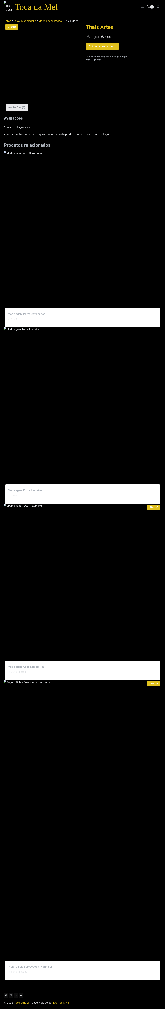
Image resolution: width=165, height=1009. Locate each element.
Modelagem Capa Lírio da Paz (26, 666)
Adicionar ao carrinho (102, 46)
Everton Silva (61, 1002)
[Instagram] (11, 995)
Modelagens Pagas (118, 56)
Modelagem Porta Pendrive (25, 490)
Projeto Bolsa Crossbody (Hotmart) (30, 966)
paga (93, 60)
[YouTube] (21, 995)
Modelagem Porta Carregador (26, 314)
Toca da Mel (21, 1002)
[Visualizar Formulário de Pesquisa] (158, 7)
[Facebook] (6, 995)
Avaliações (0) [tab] (16, 107)
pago (99, 60)
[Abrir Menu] (142, 6)
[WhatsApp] (16, 995)
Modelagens (103, 56)
